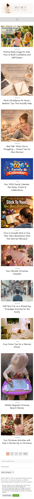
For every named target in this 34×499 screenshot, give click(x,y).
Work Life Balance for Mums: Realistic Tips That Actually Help (17, 102)
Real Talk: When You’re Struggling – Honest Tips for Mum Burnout (17, 149)
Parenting (17, 49)
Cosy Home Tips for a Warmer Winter (17, 346)
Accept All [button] (16, 495)
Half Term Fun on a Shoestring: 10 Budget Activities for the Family (17, 309)
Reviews (17, 402)
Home (17, 181)
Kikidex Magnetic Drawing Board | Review (17, 406)
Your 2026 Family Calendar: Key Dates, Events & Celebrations (17, 187)
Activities (17, 303)
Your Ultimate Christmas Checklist (17, 272)
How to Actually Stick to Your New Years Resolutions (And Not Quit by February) (17, 235)
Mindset (17, 230)
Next (25, 453)
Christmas (17, 268)
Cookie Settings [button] (7, 495)
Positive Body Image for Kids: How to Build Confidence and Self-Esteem (17, 54)
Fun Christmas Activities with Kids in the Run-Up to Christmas (17, 442)
